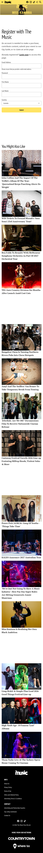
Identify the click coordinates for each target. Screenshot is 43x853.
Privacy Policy (8, 787)
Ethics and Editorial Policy (11, 795)
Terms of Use (7, 791)
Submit (21, 110)
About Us (6, 783)
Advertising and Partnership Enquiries (14, 808)
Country (4, 100)
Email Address (6, 62)
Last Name (5, 91)
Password (5, 73)
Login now (23, 54)
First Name (5, 82)
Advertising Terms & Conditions (13, 798)
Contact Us (7, 815)
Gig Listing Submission (10, 811)
